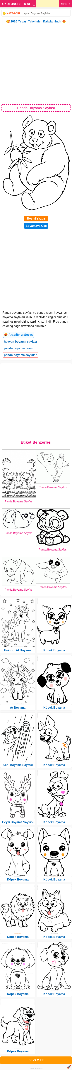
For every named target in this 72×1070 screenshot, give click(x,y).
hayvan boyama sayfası (20, 341)
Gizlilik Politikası (36, 1068)
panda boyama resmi (18, 348)
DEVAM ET (36, 1060)
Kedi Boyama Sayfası (18, 765)
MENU (65, 4)
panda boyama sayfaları (20, 355)
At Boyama (17, 707)
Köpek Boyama (18, 879)
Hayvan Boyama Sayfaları (36, 13)
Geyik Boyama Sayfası (17, 822)
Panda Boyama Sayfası (19, 501)
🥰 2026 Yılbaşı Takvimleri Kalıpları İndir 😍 (36, 21)
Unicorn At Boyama (17, 650)
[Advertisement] (36, 64)
